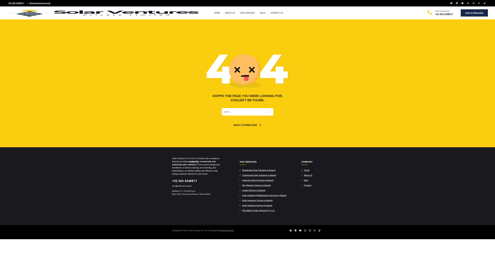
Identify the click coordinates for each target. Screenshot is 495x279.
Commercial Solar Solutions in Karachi (259, 175)
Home (217, 13)
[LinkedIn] (457, 3)
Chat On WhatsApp (474, 13)
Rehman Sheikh (227, 230)
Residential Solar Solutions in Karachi (258, 170)
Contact (307, 185)
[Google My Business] (468, 3)
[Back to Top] (489, 275)
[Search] (270, 112)
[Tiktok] (484, 3)
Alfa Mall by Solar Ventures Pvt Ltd (258, 210)
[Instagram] (473, 3)
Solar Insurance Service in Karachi (257, 200)
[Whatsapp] (479, 3)
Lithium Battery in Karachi (253, 190)
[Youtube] (462, 3)
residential (193, 161)
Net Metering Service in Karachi (256, 185)
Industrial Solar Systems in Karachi (257, 180)
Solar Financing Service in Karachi (257, 205)
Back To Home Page (245, 125)
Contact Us (277, 13)
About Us (230, 13)
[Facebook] (451, 3)
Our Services (247, 13)
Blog (262, 13)
